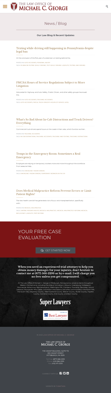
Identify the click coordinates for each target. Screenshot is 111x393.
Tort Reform (39, 213)
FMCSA (35, 102)
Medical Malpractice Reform (68, 210)
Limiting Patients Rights (29, 210)
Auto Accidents (30, 62)
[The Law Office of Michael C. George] (57, 6)
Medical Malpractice (32, 208)
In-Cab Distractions (28, 136)
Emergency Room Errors (34, 171)
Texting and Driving (77, 65)
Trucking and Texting (60, 136)
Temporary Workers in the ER (53, 173)
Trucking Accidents (45, 99)
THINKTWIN (60, 386)
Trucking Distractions (78, 136)
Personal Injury (43, 62)
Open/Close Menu (5, 6)
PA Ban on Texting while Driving (33, 65)
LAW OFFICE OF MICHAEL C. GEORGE (58, 335)
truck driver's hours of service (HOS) (53, 102)
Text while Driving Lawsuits (58, 65)
